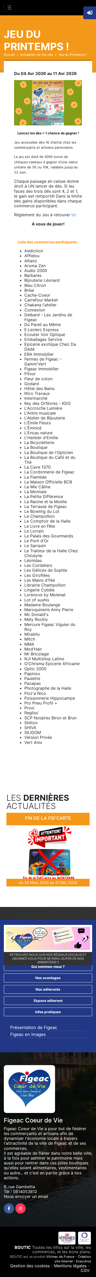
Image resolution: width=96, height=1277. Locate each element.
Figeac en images (28, 1034)
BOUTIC (23, 1247)
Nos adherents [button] (48, 989)
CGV (85, 1270)
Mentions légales (70, 1265)
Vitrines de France (60, 1257)
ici (73, 214)
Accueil (9, 55)
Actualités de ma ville (36, 55)
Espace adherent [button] (48, 1001)
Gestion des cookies (30, 1265)
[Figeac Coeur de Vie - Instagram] (20, 1208)
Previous (13, 939)
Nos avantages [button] (48, 978)
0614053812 (25, 1191)
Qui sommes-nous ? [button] (48, 967)
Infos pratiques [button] (48, 1012)
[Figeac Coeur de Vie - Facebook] (9, 1208)
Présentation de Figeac (33, 1027)
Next (82, 939)
